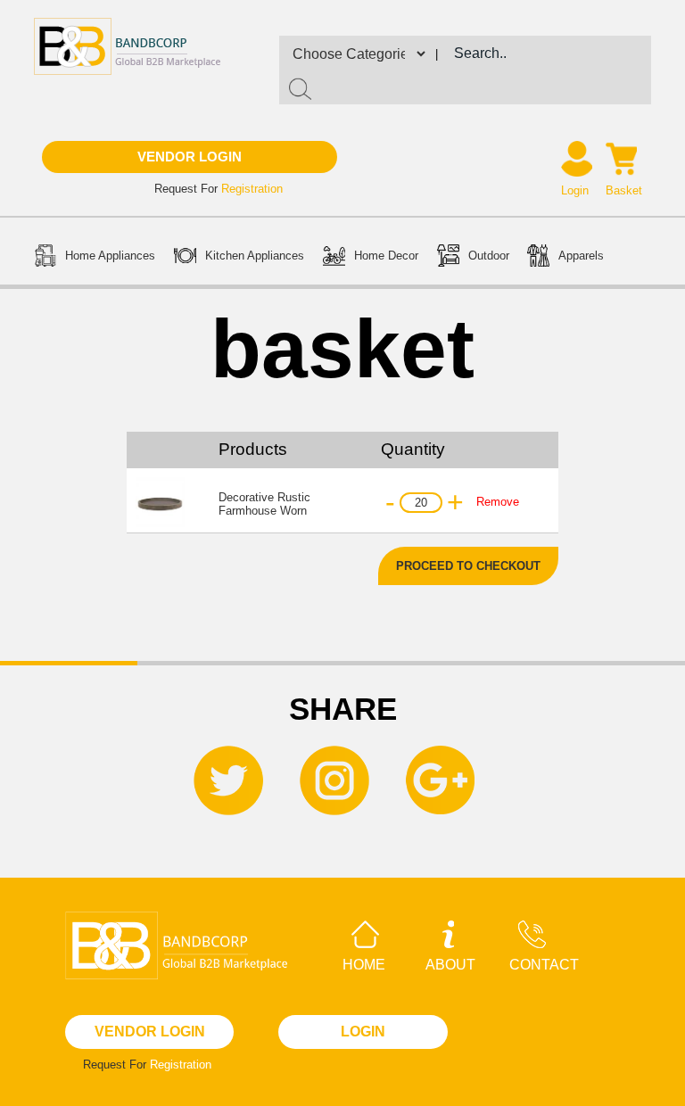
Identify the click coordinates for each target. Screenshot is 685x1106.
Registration (252, 188)
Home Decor (386, 255)
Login (575, 190)
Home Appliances (110, 255)
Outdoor (488, 255)
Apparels (581, 255)
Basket (624, 190)
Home (363, 964)
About (450, 964)
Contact (544, 964)
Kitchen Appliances (254, 255)
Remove (497, 501)
